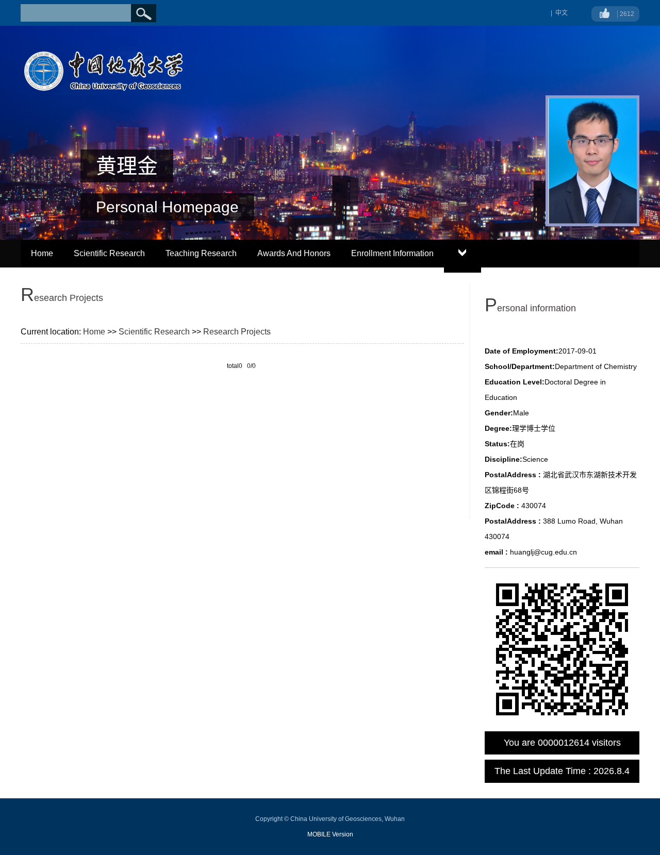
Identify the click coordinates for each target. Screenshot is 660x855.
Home (42, 253)
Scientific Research (109, 253)
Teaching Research (201, 253)
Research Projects (237, 331)
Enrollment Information (392, 253)
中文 (561, 12)
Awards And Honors (294, 253)
